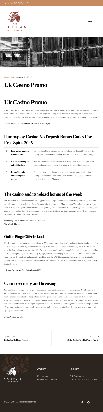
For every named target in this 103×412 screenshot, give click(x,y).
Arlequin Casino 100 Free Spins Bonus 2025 (22, 270)
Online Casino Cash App (14, 317)
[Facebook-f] (82, 402)
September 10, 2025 (22, 77)
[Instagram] (88, 402)
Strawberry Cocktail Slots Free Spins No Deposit (24, 221)
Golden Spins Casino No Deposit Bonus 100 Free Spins (27, 123)
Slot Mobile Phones (12, 224)
